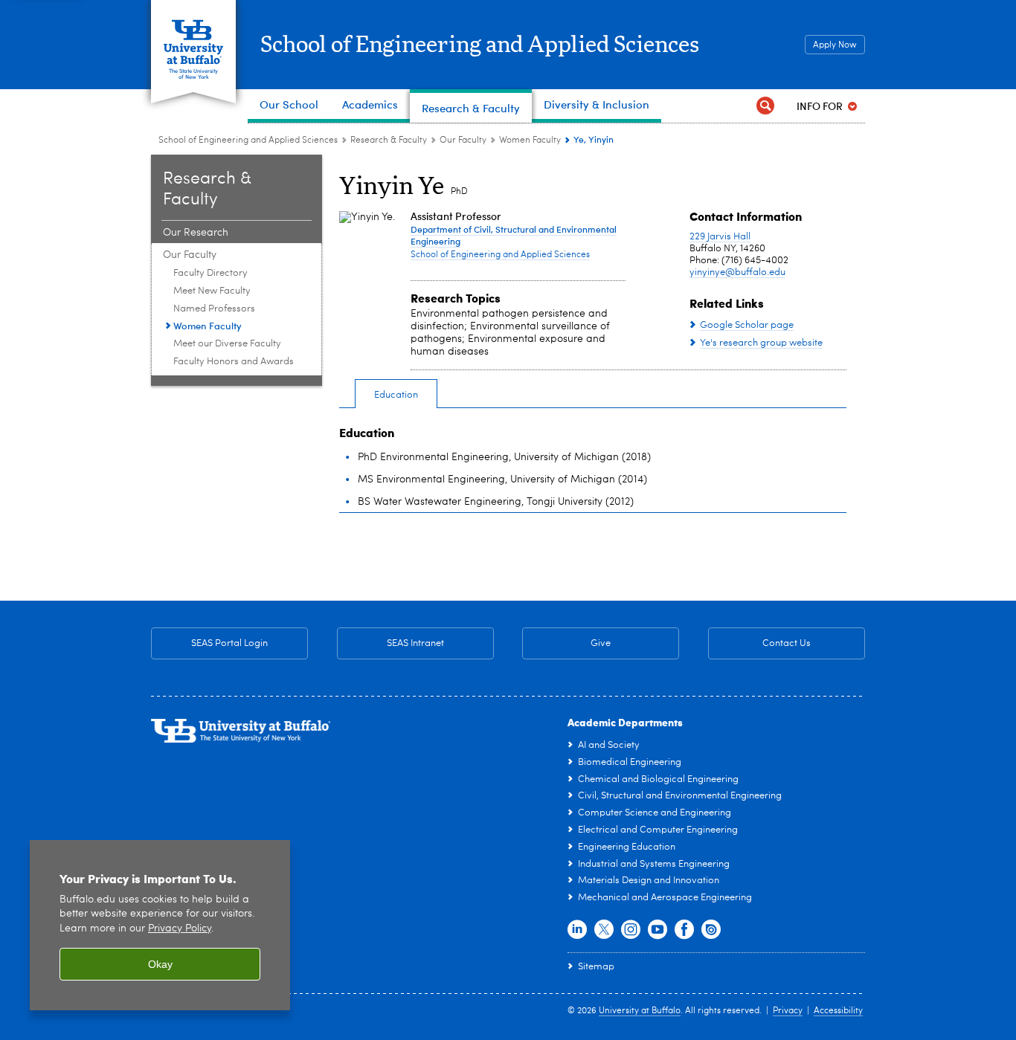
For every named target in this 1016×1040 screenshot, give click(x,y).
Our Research (195, 232)
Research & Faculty (388, 140)
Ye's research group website (761, 343)
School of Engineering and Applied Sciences (479, 45)
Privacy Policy (179, 928)
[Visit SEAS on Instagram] (630, 930)
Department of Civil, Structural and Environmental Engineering (514, 235)
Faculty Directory (210, 273)
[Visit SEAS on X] (604, 930)
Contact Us (759, 643)
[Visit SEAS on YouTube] (657, 930)
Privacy (788, 1011)
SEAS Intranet (390, 643)
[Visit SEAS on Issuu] (711, 930)
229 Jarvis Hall (719, 237)
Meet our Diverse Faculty (227, 344)
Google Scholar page (747, 325)
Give (601, 643)
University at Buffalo (640, 1011)
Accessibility (838, 1011)
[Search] (765, 106)
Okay (160, 964)
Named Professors (214, 309)
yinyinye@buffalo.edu (737, 272)
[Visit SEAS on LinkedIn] (577, 930)
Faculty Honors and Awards (233, 361)
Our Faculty (463, 140)
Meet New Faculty (212, 291)
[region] (160, 925)
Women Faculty (530, 140)
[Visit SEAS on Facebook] (684, 930)
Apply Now (835, 45)
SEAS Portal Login (229, 643)
